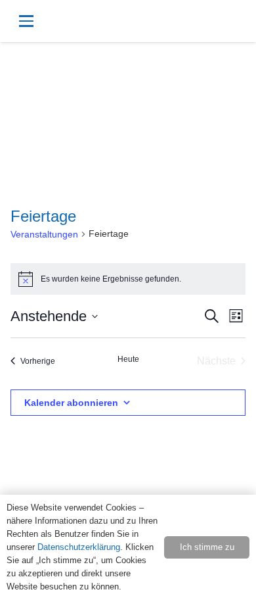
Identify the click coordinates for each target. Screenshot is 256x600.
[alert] (128, 279)
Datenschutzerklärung (78, 547)
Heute (128, 359)
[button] (77, 21)
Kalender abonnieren (71, 402)
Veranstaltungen (44, 234)
